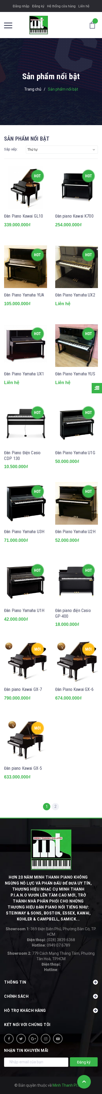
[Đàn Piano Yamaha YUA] (25, 266)
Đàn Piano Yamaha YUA (24, 295)
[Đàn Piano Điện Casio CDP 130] (25, 424)
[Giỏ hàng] (94, 25)
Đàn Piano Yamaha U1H (24, 610)
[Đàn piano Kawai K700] (76, 187)
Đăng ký (38, 6)
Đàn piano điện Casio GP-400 (73, 613)
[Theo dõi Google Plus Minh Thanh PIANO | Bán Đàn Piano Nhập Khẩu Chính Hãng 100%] (33, 1038)
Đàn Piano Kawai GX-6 (74, 689)
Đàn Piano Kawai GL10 (23, 216)
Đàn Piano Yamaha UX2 (75, 295)
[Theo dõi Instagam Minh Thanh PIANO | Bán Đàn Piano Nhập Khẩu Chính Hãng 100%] (45, 1038)
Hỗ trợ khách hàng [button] (25, 1010)
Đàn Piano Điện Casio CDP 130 (22, 455)
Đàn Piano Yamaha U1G (75, 452)
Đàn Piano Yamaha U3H (24, 531)
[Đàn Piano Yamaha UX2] (76, 266)
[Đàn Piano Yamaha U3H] (25, 503)
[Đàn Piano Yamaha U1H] (25, 582)
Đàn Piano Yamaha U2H (75, 531)
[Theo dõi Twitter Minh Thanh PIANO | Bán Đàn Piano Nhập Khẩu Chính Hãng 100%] (21, 1038)
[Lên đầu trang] (84, 1082)
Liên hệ (83, 6)
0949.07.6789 (51, 945)
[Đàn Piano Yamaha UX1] (25, 345)
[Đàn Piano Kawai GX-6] (76, 661)
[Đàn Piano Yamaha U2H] (76, 503)
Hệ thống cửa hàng (61, 6)
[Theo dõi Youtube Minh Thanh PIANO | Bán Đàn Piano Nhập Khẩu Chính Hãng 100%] (58, 1038)
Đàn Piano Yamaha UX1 (24, 373)
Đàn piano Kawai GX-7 (23, 689)
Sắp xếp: (11, 149)
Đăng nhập (21, 6)
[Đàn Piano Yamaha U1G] (76, 424)
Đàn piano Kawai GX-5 (23, 768)
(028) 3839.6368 (51, 940)
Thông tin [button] (15, 982)
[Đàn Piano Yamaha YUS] (76, 345)
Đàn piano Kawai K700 (74, 216)
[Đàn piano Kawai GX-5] (25, 740)
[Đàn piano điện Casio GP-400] (76, 582)
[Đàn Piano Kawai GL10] (25, 187)
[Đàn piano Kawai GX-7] (25, 661)
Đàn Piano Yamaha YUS (75, 373)
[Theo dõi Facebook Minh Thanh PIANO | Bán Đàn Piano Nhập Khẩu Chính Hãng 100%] (9, 1038)
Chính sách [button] (16, 996)
